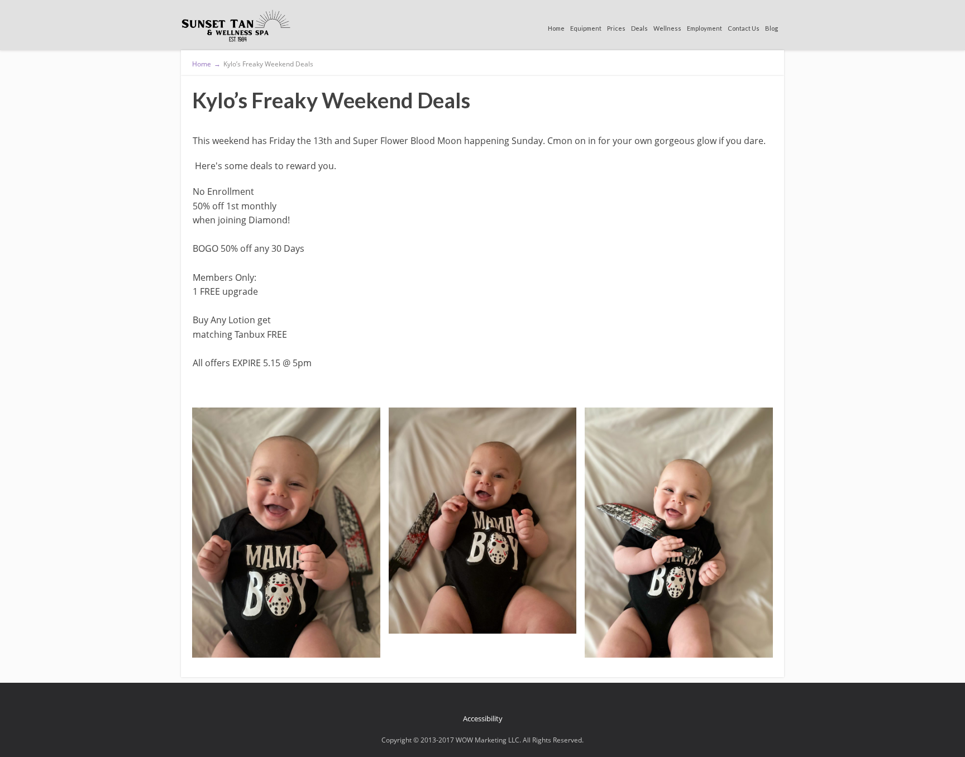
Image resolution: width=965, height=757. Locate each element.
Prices (616, 28)
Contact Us (743, 28)
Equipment (585, 28)
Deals (639, 28)
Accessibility (483, 718)
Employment (704, 28)
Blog (771, 28)
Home (556, 28)
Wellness (667, 28)
